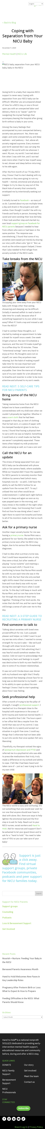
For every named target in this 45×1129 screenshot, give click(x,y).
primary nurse (16, 535)
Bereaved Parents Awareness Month (20, 969)
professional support (29, 705)
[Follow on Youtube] (19, 1119)
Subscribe (23, 1108)
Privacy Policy (36, 1127)
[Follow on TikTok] (23, 1119)
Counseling (7, 912)
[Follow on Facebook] (4, 1119)
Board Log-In (21, 1127)
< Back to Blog (9, 22)
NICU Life (22, 54)
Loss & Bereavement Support (16, 923)
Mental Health (9, 54)
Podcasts (7, 917)
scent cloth (13, 417)
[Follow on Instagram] (9, 1119)
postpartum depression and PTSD (20, 749)
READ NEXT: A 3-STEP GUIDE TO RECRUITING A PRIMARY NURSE (22, 617)
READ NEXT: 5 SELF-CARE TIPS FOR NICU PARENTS (20, 388)
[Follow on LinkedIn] (14, 1119)
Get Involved (8, 929)
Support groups (10, 906)
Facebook (24, 200)
